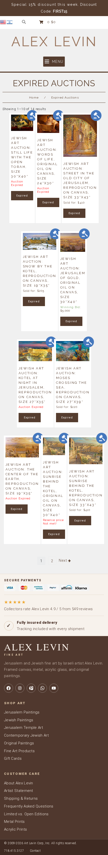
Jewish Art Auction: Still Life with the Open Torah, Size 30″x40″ (22, 157)
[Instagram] (19, 688)
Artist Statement (18, 790)
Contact (35, 850)
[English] (3, 22)
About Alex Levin (18, 783)
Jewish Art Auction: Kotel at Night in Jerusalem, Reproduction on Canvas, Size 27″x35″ (35, 384)
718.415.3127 (14, 850)
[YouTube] (53, 688)
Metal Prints (14, 821)
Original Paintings (19, 743)
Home (33, 97)
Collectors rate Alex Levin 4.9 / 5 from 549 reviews (48, 605)
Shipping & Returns (21, 798)
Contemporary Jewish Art (26, 735)
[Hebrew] (10, 22)
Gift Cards (13, 758)
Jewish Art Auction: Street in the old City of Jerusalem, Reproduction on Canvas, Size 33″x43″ (80, 180)
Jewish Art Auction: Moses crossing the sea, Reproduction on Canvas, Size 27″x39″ (72, 384)
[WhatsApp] (42, 688)
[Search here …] (24, 22)
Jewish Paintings (18, 720)
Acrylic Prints (15, 829)
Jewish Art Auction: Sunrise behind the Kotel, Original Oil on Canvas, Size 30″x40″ (53, 488)
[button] (54, 62)
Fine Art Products (19, 751)
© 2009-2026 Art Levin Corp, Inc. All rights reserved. (40, 843)
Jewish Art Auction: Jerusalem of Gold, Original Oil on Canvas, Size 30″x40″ (72, 280)
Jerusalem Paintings (22, 712)
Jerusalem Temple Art (23, 727)
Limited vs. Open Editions (26, 814)
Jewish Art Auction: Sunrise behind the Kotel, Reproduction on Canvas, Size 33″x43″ (85, 487)
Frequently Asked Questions (28, 806)
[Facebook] (8, 688)
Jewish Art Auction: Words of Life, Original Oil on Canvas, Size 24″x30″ (47, 161)
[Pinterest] (31, 688)
